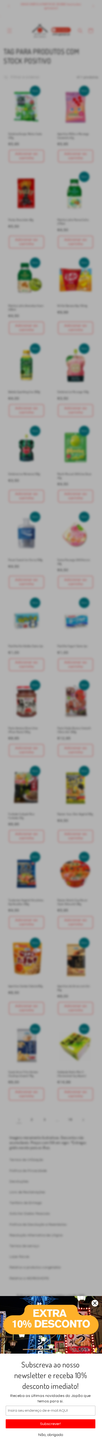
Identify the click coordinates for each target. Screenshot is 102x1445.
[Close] (95, 1303)
